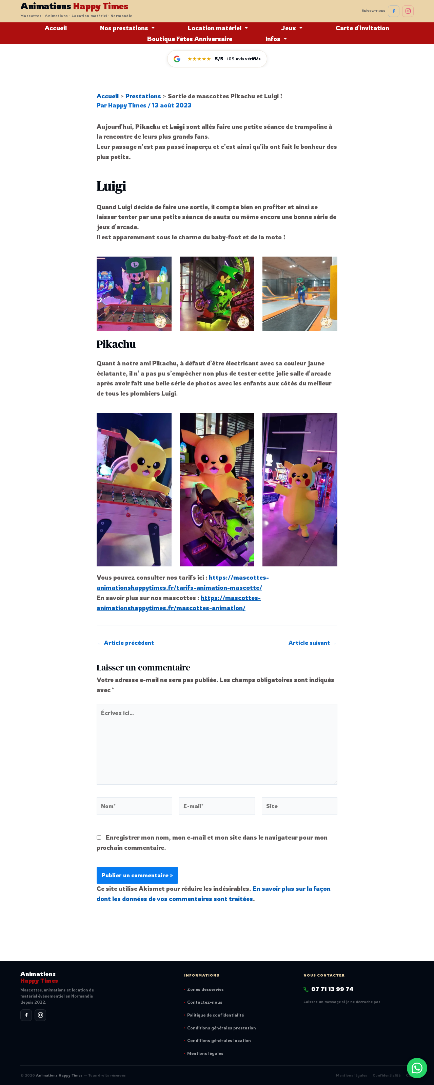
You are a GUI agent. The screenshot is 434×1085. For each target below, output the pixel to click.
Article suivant (313, 642)
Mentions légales (205, 1053)
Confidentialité (386, 1075)
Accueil (56, 28)
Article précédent (125, 642)
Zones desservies (205, 989)
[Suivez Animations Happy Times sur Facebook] (393, 11)
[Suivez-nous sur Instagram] (40, 1015)
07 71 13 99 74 (332, 989)
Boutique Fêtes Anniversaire (189, 38)
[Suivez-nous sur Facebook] (26, 1015)
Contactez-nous (204, 1002)
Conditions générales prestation (221, 1027)
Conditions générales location (219, 1040)
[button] (127, 27)
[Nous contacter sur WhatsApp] (417, 1068)
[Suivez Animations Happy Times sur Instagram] (408, 11)
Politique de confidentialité (215, 1015)
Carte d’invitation (362, 28)
